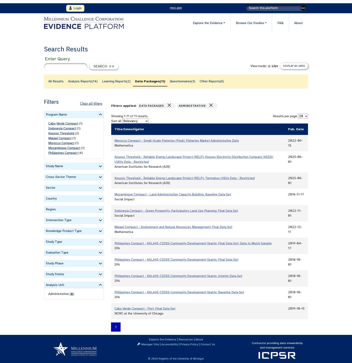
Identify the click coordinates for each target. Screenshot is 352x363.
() (72, 294)
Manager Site (150, 344)
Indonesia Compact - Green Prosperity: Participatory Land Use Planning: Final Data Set (176, 211)
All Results (56, 81)
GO (303, 8)
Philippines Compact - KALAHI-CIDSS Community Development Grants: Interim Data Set (178, 276)
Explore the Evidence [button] (208, 23)
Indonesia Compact (62, 128)
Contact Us (207, 344)
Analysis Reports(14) (83, 81)
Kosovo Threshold (61, 133)
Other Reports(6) (212, 81)
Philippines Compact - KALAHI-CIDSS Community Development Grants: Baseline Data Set (179, 292)
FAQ (280, 23)
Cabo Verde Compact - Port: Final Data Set (144, 309)
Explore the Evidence (162, 339)
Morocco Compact (61, 143)
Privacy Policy (189, 344)
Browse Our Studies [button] (250, 23)
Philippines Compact (63, 153)
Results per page (285, 116)
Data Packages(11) (150, 81)
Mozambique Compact (64, 148)
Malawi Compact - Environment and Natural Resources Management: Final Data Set (173, 227)
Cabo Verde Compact (63, 123)
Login (76, 8)
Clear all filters (91, 104)
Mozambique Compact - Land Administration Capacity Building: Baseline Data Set (172, 194)
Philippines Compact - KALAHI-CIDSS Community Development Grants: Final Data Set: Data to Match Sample (193, 243)
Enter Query (57, 59)
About (298, 23)
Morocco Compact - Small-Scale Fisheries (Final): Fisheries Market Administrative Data (176, 141)
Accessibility (169, 344)
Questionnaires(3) (182, 81)
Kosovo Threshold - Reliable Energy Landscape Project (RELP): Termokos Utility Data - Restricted (184, 178)
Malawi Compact (60, 138)
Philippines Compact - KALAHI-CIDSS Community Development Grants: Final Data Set (176, 260)
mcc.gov (176, 8)
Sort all (116, 121)
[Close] (169, 105)
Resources (186, 339)
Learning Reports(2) (116, 81)
